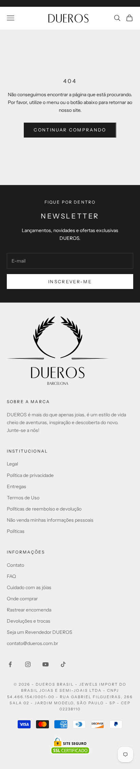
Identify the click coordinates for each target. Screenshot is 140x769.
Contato (15, 565)
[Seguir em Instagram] (27, 664)
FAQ (11, 576)
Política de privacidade (30, 475)
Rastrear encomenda (29, 610)
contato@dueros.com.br (32, 643)
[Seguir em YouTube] (45, 664)
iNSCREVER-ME (70, 281)
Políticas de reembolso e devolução (44, 509)
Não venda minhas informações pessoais (50, 520)
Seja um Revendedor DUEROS (39, 632)
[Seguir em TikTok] (63, 664)
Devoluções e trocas (28, 621)
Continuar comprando (70, 129)
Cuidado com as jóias (29, 587)
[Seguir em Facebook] (10, 664)
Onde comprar (22, 599)
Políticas (15, 531)
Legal (12, 464)
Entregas (16, 486)
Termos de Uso (23, 498)
